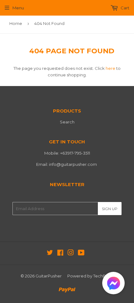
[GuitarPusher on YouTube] (81, 253)
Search (67, 121)
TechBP (101, 275)
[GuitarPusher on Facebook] (60, 253)
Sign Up (109, 208)
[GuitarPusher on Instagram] (71, 253)
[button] (113, 284)
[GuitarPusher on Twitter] (50, 253)
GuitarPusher (49, 275)
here (110, 68)
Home (15, 23)
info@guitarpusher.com (73, 164)
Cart (124, 7)
